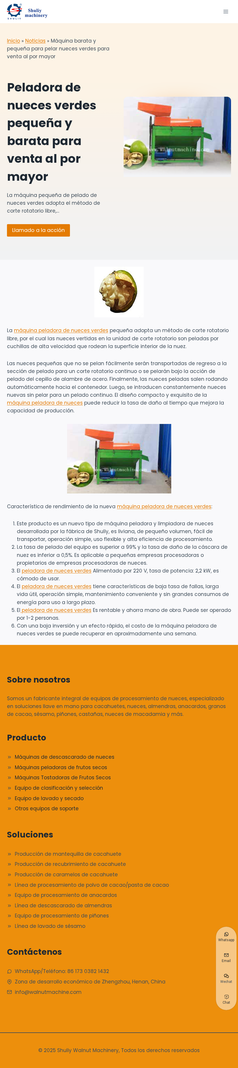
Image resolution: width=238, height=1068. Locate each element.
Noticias (35, 40)
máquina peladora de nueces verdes (61, 330)
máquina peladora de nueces (45, 402)
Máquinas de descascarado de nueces (64, 757)
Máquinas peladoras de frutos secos (61, 767)
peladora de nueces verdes (56, 570)
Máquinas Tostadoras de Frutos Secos (63, 777)
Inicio (13, 40)
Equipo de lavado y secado (49, 798)
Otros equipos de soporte (47, 808)
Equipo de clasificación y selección (59, 787)
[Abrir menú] (225, 11)
